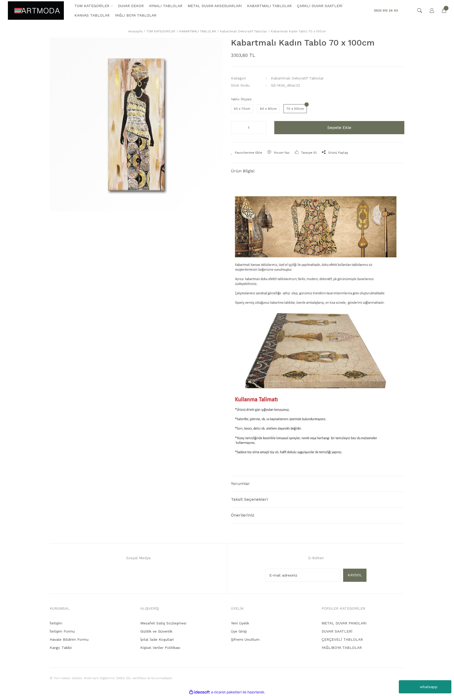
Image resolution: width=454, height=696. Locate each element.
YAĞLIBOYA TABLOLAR (342, 647)
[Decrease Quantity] (236, 127)
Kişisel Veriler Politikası (160, 647)
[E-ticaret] (226, 692)
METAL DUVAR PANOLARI (344, 623)
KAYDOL (355, 575)
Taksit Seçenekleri (249, 499)
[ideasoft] (199, 692)
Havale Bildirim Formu (69, 639)
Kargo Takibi (61, 647)
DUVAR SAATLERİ (337, 631)
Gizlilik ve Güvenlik (156, 631)
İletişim (56, 623)
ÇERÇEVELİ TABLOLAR (342, 639)
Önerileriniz (242, 515)
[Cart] (441, 10)
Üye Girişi (239, 631)
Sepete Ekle (339, 127)
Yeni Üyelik (240, 623)
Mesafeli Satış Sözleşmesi (163, 623)
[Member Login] (429, 10)
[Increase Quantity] (261, 127)
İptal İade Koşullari (157, 639)
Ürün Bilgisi (242, 170)
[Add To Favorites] (246, 152)
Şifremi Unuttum (245, 639)
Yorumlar (240, 483)
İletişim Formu (62, 631)
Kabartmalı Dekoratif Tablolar (297, 78)
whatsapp (428, 687)
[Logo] (36, 10)
